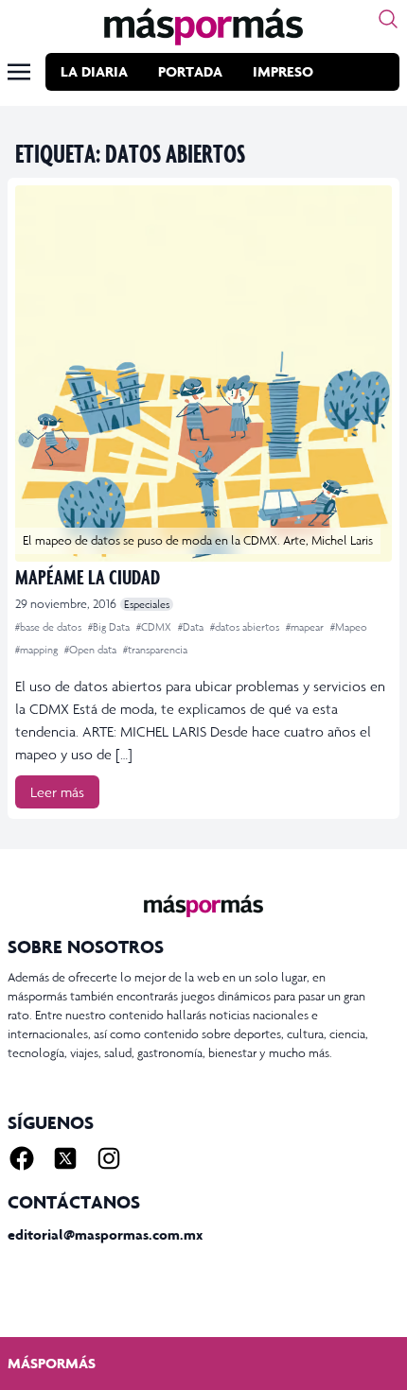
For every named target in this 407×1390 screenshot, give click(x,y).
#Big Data (110, 627)
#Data (192, 627)
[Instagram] (109, 1158)
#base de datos (49, 627)
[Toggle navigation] (19, 72)
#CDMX (155, 627)
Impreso (283, 71)
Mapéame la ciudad (87, 576)
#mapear (306, 627)
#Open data (91, 649)
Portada (190, 71)
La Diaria (94, 71)
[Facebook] (22, 1158)
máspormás (52, 1363)
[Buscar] (388, 19)
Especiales (146, 604)
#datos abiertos (246, 627)
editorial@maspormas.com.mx (105, 1234)
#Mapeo (348, 627)
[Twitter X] (65, 1158)
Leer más (57, 792)
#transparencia (155, 649)
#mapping (38, 649)
